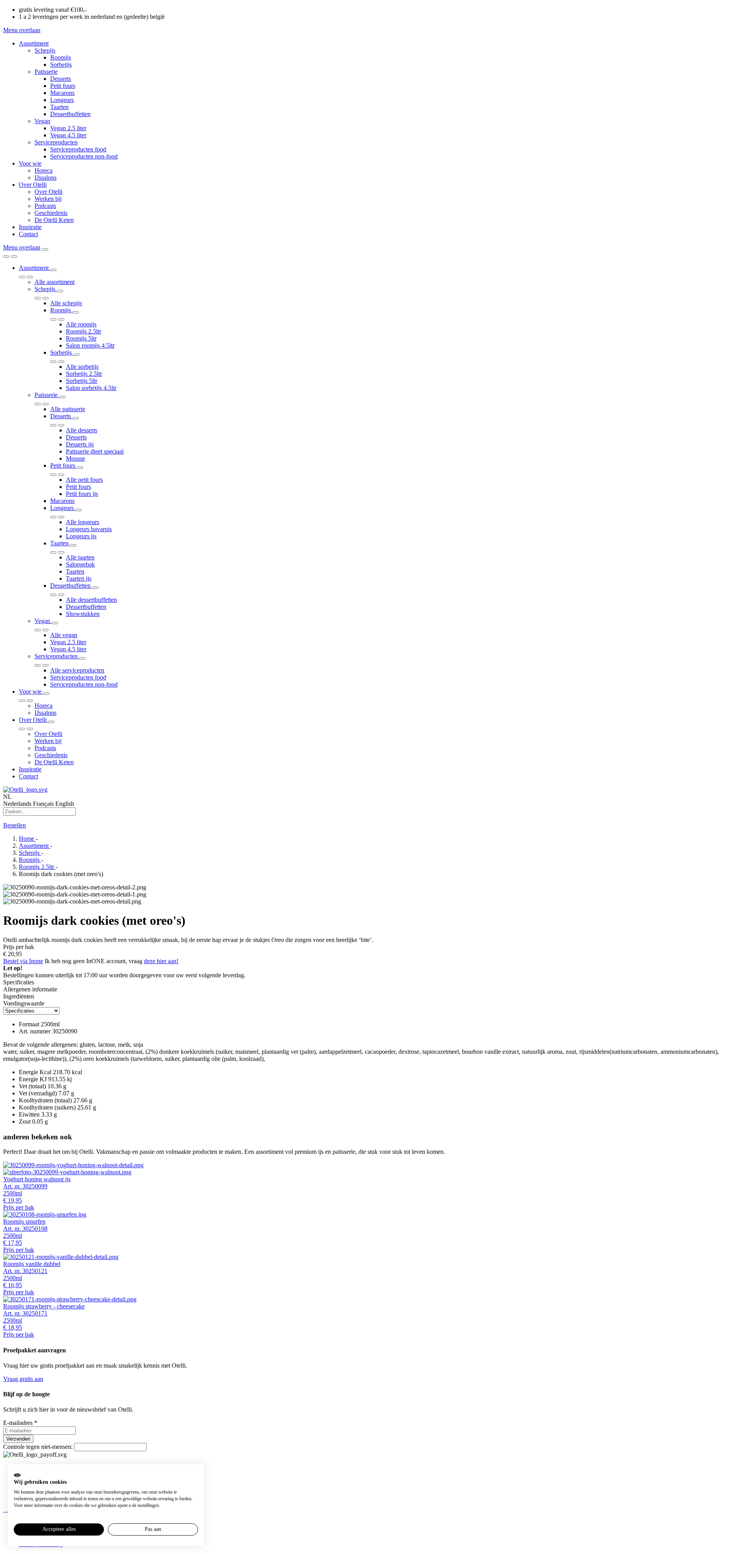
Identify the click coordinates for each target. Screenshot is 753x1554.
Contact (28, 234)
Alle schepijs (66, 303)
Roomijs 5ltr (81, 338)
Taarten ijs (78, 578)
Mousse (75, 458)
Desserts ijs (80, 444)
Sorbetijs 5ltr (81, 380)
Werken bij (48, 198)
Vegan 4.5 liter (68, 135)
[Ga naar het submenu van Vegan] (55, 623)
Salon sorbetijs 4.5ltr (91, 387)
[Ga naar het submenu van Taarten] (73, 545)
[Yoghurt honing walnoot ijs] (376, 1169)
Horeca (44, 170)
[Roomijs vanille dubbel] (376, 1257)
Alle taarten (80, 557)
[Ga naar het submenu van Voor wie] (46, 693)
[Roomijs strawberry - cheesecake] (376, 1299)
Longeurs (62, 100)
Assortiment (34, 43)
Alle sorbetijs (82, 366)
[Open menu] (45, 249)
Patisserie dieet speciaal (95, 451)
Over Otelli (33, 184)
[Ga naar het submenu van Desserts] (76, 418)
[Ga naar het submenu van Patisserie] (62, 397)
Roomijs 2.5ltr (83, 331)
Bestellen (14, 825)
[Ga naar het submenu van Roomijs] (76, 312)
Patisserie (46, 71)
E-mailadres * (20, 1422)
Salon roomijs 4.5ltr (90, 345)
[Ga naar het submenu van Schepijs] (60, 291)
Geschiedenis (51, 213)
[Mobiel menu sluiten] (14, 256)
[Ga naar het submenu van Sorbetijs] (76, 354)
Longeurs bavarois (89, 529)
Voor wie (30, 163)
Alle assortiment (55, 282)
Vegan (42, 121)
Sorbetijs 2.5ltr (84, 373)
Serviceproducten (56, 142)
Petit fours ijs (82, 493)
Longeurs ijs (81, 536)
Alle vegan (63, 635)
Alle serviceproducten (77, 670)
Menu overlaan (21, 30)
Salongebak (80, 564)
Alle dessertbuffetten (91, 599)
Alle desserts (81, 430)
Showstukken (83, 613)
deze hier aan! (161, 961)
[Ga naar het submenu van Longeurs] (78, 510)
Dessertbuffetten (70, 114)
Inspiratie (30, 227)
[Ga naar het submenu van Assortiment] (53, 270)
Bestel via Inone (23, 961)
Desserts (60, 78)
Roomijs (60, 57)
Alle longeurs (82, 522)
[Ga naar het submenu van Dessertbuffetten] (95, 588)
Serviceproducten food (78, 149)
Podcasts (45, 205)
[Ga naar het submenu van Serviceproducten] (82, 658)
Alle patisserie (67, 409)
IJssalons (45, 177)
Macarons (62, 92)
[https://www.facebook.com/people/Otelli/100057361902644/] (6, 1509)
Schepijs (45, 50)
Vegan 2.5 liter (68, 128)
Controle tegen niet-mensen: (38, 1446)
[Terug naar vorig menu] (6, 256)
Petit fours (62, 85)
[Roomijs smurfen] (376, 1214)
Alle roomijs (81, 324)
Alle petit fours (84, 479)
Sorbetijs (61, 64)
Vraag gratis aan (23, 1378)
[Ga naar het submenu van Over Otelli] (51, 722)
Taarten (59, 107)
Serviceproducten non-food (84, 156)
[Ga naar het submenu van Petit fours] (80, 467)
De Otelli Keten (54, 220)
